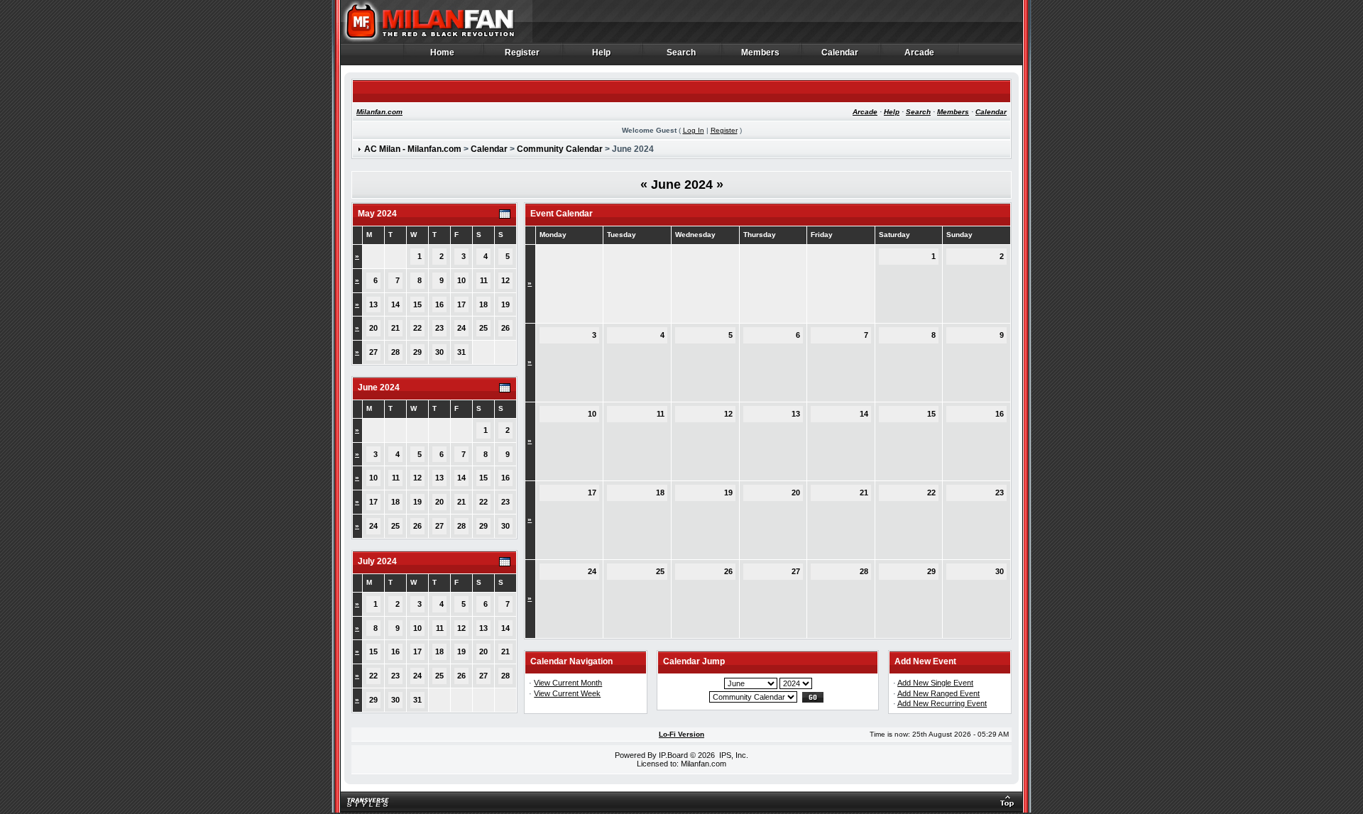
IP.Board (673, 755)
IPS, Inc (732, 755)
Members (760, 53)
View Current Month (568, 682)
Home (442, 53)
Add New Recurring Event (942, 703)
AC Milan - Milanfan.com (412, 149)
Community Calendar (560, 149)
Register (522, 53)
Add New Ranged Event (938, 693)
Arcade (919, 53)
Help (601, 53)
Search (681, 53)
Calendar (840, 53)
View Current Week (567, 693)
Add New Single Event (935, 682)
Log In (693, 130)
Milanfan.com (379, 112)
